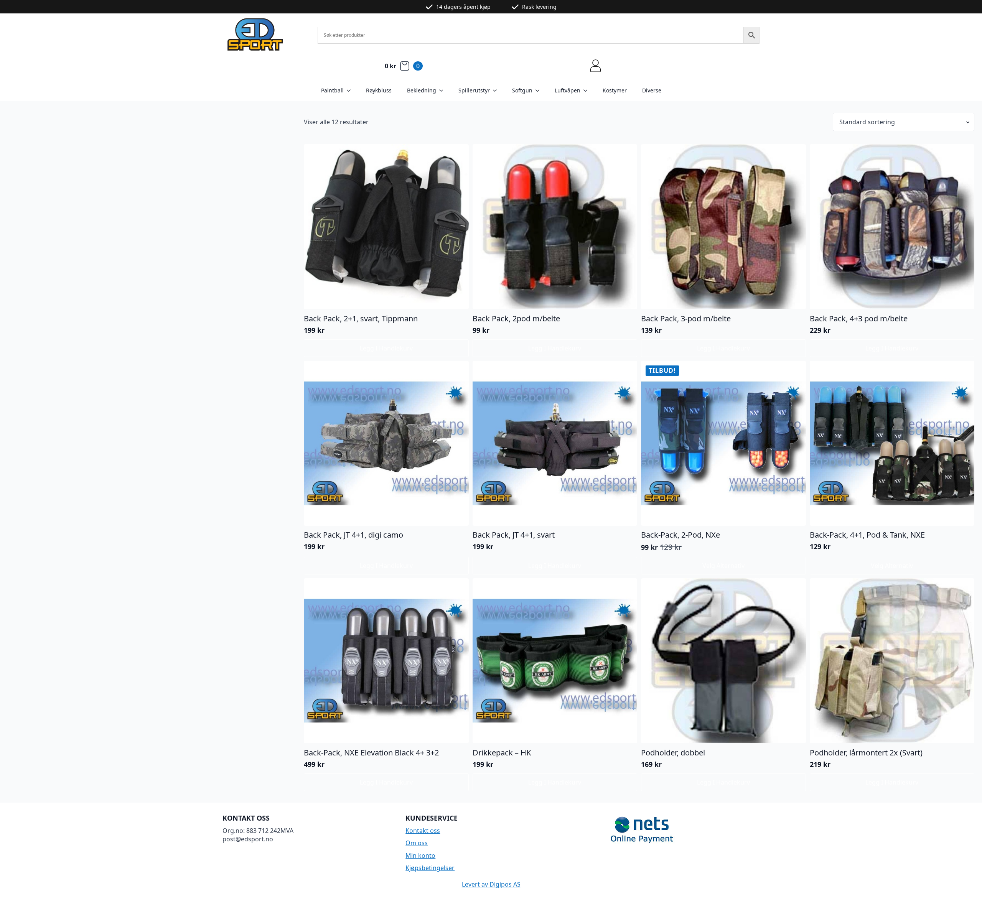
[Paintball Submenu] (351, 90)
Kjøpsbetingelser (430, 868)
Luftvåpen (567, 90)
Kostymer (615, 90)
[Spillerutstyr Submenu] (497, 90)
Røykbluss (379, 90)
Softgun (522, 90)
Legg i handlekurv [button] (386, 348)
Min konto (420, 855)
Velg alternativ (723, 565)
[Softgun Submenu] (539, 90)
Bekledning (421, 90)
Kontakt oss (422, 830)
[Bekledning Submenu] (443, 90)
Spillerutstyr (474, 90)
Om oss (416, 843)
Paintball (332, 90)
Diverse (651, 90)
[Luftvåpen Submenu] (587, 90)
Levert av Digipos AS (491, 884)
